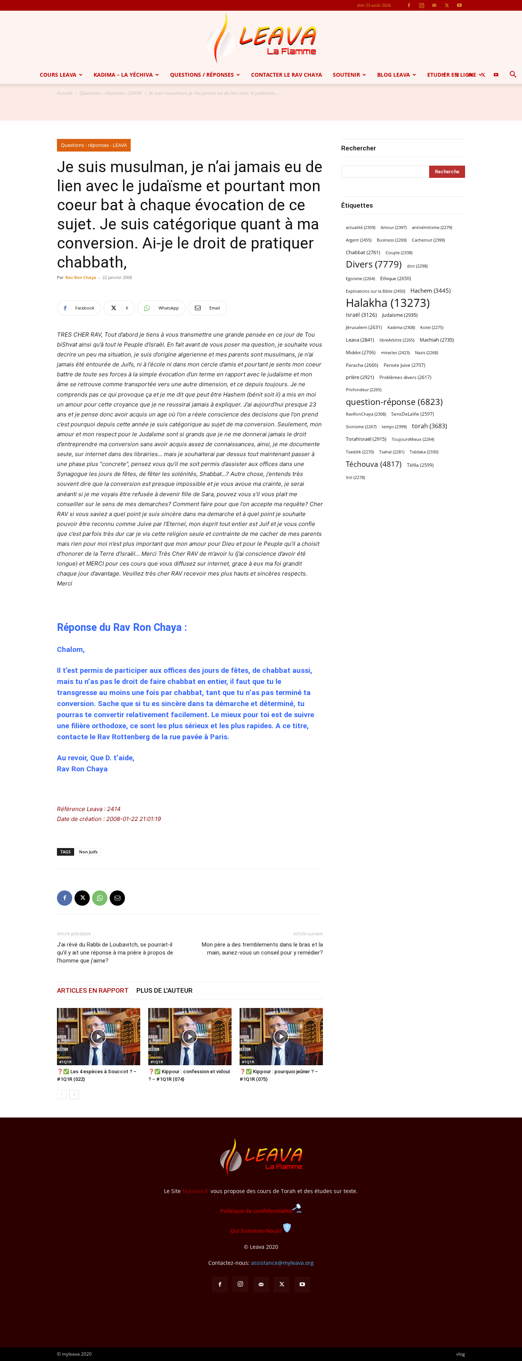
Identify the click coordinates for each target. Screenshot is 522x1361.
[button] (513, 75)
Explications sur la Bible (375, 291)
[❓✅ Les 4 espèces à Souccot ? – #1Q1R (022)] (98, 1036)
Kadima (401, 327)
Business (392, 240)
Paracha (362, 365)
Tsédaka (424, 452)
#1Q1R (65, 1061)
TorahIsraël (366, 438)
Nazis (426, 352)
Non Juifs (88, 852)
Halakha (388, 303)
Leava (360, 339)
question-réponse (394, 402)
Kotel (431, 327)
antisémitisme (432, 227)
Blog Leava (393, 74)
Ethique (395, 278)
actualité (360, 227)
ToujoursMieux (413, 439)
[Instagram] (421, 5)
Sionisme (361, 426)
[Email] (117, 898)
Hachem (430, 290)
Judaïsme (400, 314)
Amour (394, 227)
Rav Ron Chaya (80, 277)
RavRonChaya (366, 414)
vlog (460, 1354)
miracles (395, 352)
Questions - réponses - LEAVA (110, 93)
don (417, 266)
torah (429, 426)
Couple (399, 252)
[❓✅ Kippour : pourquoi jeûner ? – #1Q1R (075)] (281, 1036)
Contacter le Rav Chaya (286, 74)
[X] (446, 5)
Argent (358, 240)
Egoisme (360, 278)
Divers (374, 264)
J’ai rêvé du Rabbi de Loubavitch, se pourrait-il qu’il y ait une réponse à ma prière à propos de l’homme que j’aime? (115, 952)
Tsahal (391, 452)
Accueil (64, 93)
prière (360, 377)
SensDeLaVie (412, 414)
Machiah (437, 340)
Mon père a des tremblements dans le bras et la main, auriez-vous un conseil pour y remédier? (262, 948)
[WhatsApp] (99, 898)
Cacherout (428, 240)
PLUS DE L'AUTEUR (164, 990)
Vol (355, 477)
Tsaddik (360, 452)
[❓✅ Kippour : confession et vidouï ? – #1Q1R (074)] (190, 1036)
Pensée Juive (404, 365)
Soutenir (346, 74)
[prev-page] (61, 1094)
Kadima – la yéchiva (123, 74)
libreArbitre (396, 340)
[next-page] (74, 1094)
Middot (361, 352)
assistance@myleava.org (282, 1262)
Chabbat (363, 252)
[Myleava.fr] (261, 38)
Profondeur (363, 389)
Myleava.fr (195, 1191)
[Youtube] (459, 5)
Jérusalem (364, 327)
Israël (361, 314)
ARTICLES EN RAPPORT (93, 990)
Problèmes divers (405, 377)
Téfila (420, 465)
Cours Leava (58, 74)
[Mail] (434, 5)
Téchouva (374, 464)
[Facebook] (409, 5)
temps (394, 426)
